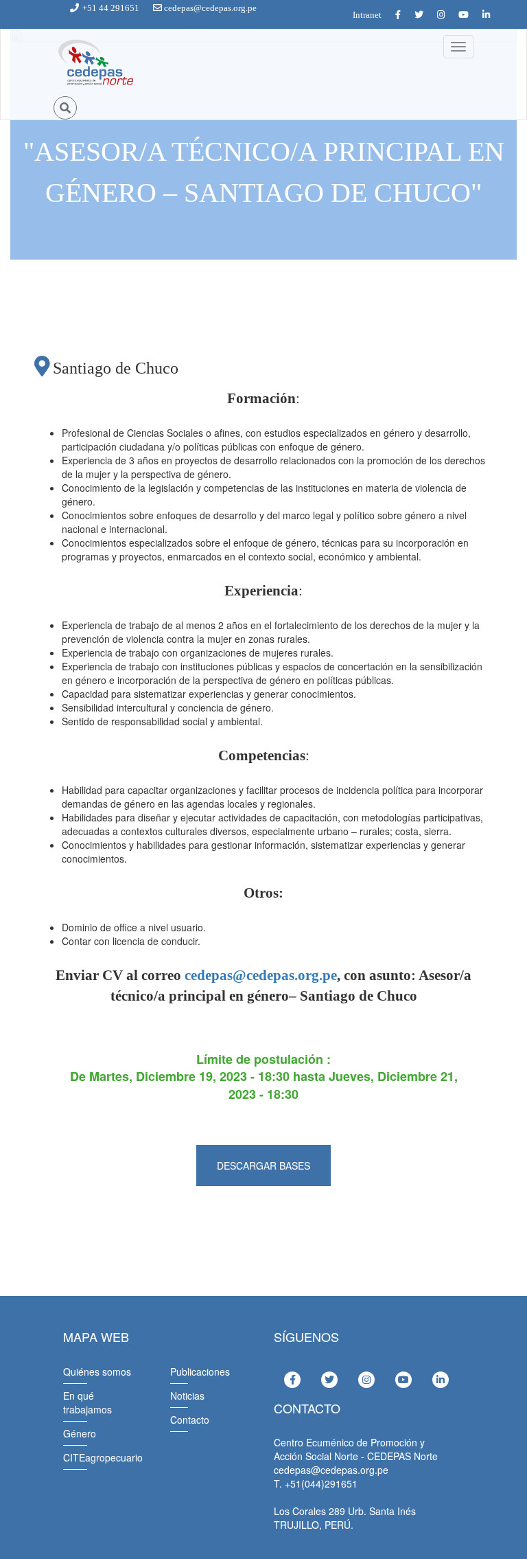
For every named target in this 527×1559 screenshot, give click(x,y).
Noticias (187, 1395)
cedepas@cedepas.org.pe (261, 975)
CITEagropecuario (103, 1457)
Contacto (189, 1419)
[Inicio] (95, 63)
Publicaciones (200, 1371)
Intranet (367, 15)
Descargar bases (263, 1165)
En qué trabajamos (87, 1402)
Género (79, 1433)
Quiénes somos (97, 1371)
